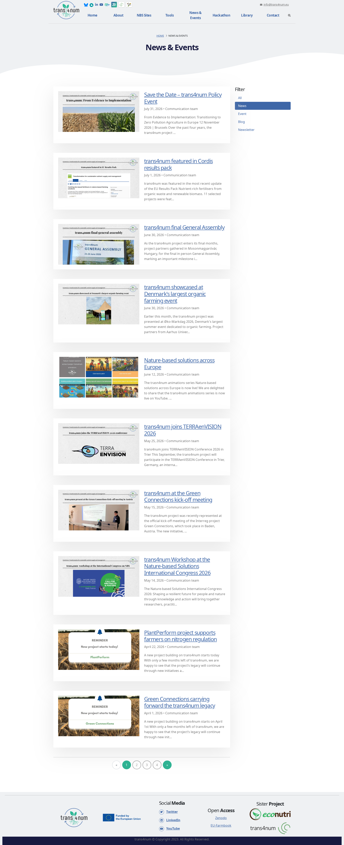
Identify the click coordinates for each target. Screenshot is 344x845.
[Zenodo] (114, 5)
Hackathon (221, 15)
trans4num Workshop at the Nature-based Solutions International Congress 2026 (177, 565)
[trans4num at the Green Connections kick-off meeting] (98, 509)
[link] (86, 4)
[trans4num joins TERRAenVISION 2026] (98, 443)
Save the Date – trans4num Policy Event (182, 98)
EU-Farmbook (221, 825)
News (242, 106)
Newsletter (246, 130)
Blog (241, 122)
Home (92, 15)
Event (242, 114)
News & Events (195, 15)
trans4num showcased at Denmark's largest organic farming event (175, 293)
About (118, 15)
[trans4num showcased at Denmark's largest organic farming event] (98, 304)
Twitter (172, 812)
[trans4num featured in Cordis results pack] (98, 177)
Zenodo (221, 818)
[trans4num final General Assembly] (98, 244)
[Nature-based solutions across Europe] (98, 377)
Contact (273, 15)
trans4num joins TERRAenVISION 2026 (182, 430)
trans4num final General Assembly (184, 227)
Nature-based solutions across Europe (179, 363)
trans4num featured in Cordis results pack (178, 164)
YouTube (173, 828)
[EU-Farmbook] (107, 4)
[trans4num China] (121, 5)
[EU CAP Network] (129, 5)
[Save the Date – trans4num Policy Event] (98, 111)
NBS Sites (144, 15)
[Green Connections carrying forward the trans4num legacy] (98, 715)
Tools (169, 15)
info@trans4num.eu (276, 4)
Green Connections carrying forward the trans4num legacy (179, 702)
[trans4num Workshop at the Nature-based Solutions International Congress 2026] (98, 576)
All (240, 98)
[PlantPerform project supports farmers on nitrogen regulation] (98, 649)
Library (247, 15)
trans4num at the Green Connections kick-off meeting (178, 496)
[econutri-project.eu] (270, 814)
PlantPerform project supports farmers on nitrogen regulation (180, 636)
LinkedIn (173, 820)
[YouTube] (101, 4)
